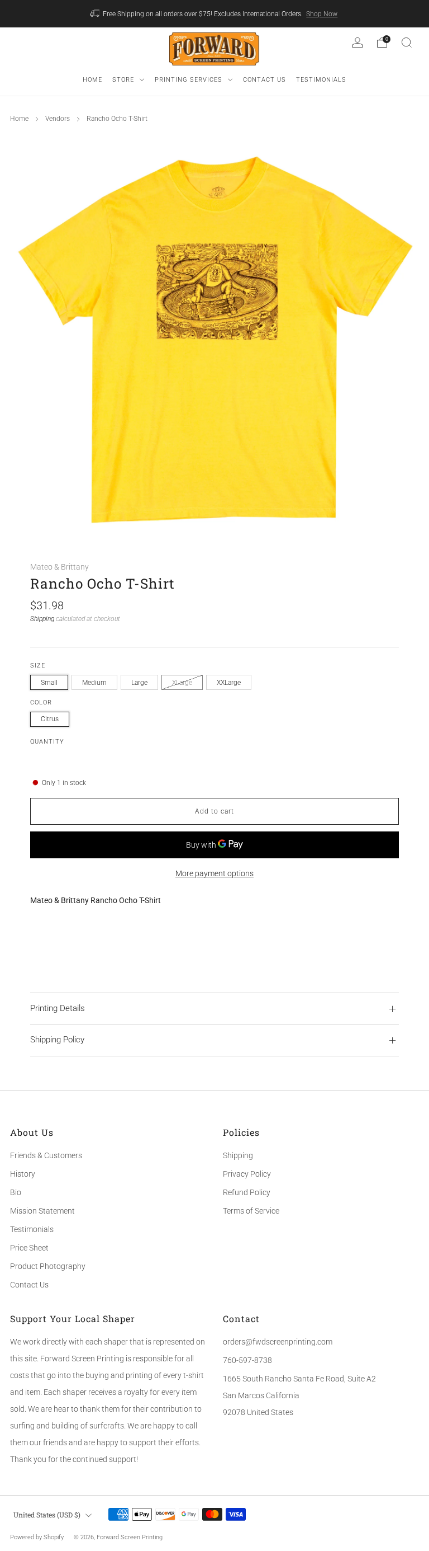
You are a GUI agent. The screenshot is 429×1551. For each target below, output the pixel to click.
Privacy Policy (247, 1173)
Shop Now (321, 14)
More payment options (214, 873)
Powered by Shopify (37, 1537)
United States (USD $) (46, 1514)
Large (139, 683)
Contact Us (29, 1284)
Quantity (47, 741)
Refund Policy (246, 1192)
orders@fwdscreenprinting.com (277, 1341)
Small (49, 683)
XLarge (182, 683)
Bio (15, 1192)
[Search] (406, 42)
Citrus (50, 719)
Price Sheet (29, 1247)
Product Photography (47, 1266)
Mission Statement (42, 1210)
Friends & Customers (46, 1155)
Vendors (57, 119)
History (22, 1173)
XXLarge (229, 683)
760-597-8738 (247, 1360)
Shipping (42, 619)
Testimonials (32, 1229)
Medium (94, 683)
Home (19, 119)
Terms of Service (251, 1210)
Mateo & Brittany (59, 566)
